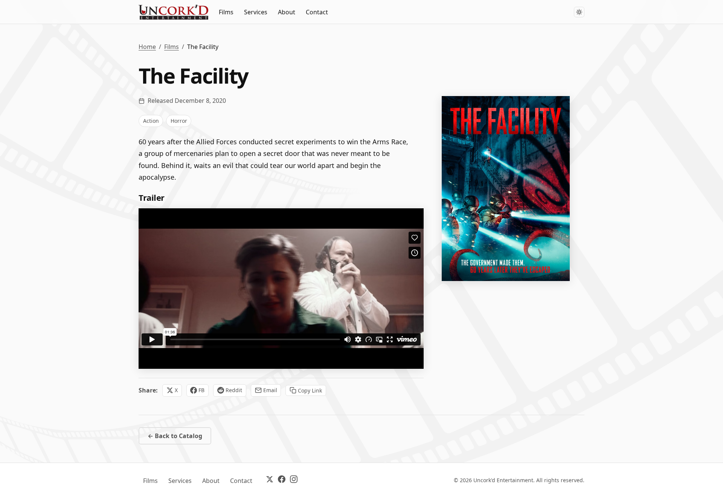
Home (147, 47)
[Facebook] (281, 480)
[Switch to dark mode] (579, 12)
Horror (179, 120)
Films (226, 12)
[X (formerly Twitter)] (269, 480)
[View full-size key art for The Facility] (506, 188)
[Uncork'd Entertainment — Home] (173, 12)
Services (255, 12)
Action (151, 120)
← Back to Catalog (175, 436)
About (286, 12)
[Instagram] (293, 480)
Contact (317, 12)
